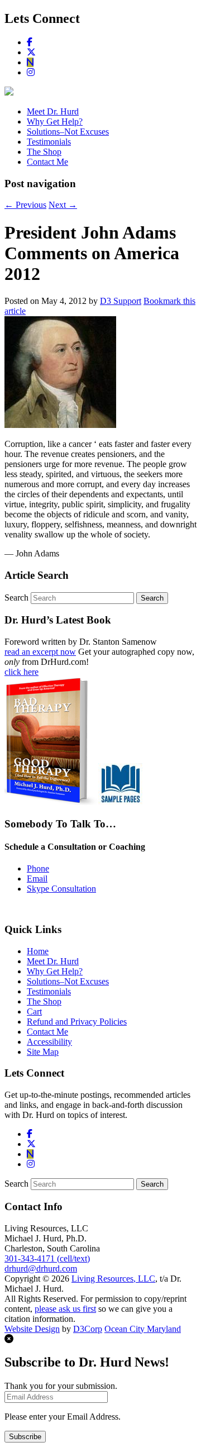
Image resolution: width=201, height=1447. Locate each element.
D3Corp (87, 1329)
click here (21, 672)
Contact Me (47, 161)
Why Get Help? (55, 121)
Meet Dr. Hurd (53, 111)
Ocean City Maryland (142, 1329)
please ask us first (65, 1308)
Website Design (32, 1329)
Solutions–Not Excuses (68, 131)
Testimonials (49, 141)
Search (16, 597)
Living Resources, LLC (113, 1278)
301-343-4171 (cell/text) (47, 1258)
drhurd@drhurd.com (40, 1268)
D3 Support (120, 301)
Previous (25, 205)
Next (63, 205)
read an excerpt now (40, 651)
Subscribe (25, 1436)
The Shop (44, 151)
